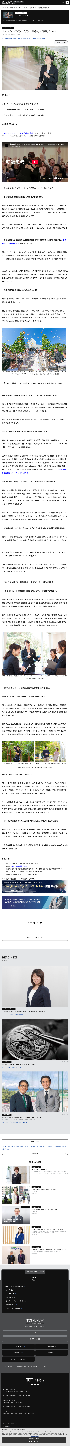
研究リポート (51, 1353)
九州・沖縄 (27, 38)
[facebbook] (37, 923)
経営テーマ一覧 (35, 1339)
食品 (22, 1146)
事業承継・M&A (10, 1304)
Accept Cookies (34, 1438)
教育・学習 (58, 1146)
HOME (4, 8)
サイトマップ (42, 1366)
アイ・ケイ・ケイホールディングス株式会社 (17, 133)
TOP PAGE (35, 1333)
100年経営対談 (51, 1346)
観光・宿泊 (6, 1149)
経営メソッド (18, 1353)
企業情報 (6, 1426)
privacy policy (35, 1436)
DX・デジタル (9, 1290)
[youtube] (38, 1385)
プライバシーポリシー (9, 1423)
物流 (13, 1146)
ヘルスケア (51, 1146)
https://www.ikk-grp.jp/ (19, 866)
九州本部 (34, 38)
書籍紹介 (11, 1366)
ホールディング (18, 38)
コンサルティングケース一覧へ (35, 937)
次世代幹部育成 (7, 38)
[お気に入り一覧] (63, 2)
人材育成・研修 (10, 1297)
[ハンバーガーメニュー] (67, 2)
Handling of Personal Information (13, 1430)
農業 (26, 1146)
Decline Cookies (34, 1442)
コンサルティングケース (13, 8)
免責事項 (34, 1366)
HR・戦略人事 (9, 1294)
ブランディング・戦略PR (12, 1308)
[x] (34, 923)
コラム (4, 1366)
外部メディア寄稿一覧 (22, 1366)
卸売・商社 (43, 1146)
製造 (4, 1146)
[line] (41, 923)
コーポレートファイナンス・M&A (15, 1301)
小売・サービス (42, 38)
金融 (64, 1146)
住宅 (17, 1146)
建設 (9, 1146)
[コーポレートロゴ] (35, 1272)
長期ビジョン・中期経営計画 (14, 1286)
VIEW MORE (35, 1153)
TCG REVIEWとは (18, 1346)
